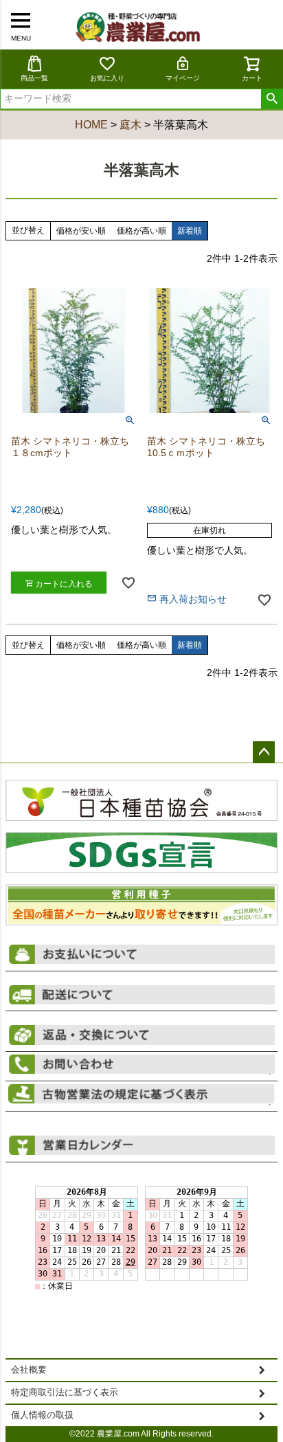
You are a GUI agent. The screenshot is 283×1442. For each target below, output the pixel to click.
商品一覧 (34, 78)
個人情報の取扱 (42, 1415)
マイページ (183, 78)
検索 (271, 99)
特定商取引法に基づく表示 (64, 1392)
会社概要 (29, 1370)
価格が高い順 (141, 231)
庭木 (131, 125)
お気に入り (107, 78)
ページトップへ (264, 752)
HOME (91, 125)
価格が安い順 (81, 231)
